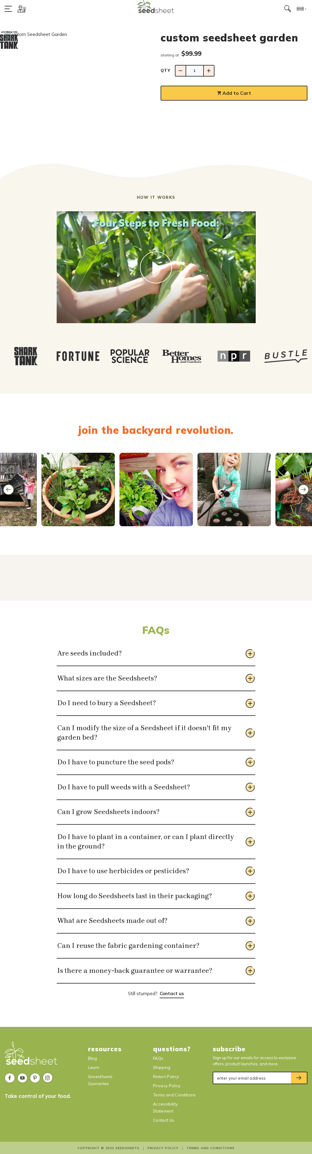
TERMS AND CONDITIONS (210, 1148)
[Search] (288, 8)
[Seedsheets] (31, 1056)
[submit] (299, 1078)
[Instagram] (48, 1078)
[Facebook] (10, 1078)
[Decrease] (180, 71)
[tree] (156, 356)
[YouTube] (22, 1078)
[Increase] (208, 71)
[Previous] (8, 489)
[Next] (303, 489)
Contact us (172, 993)
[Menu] (10, 8)
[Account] (22, 8)
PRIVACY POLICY (162, 1148)
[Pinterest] (35, 1078)
